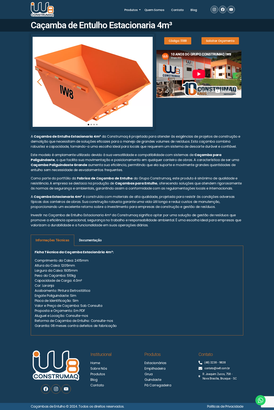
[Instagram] (214, 9)
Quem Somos (154, 10)
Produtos (131, 10)
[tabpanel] (137, 290)
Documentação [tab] (90, 240)
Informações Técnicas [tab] (52, 240)
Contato (177, 10)
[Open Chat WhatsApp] (260, 400)
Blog (193, 10)
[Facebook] (222, 9)
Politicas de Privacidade (225, 406)
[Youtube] (231, 9)
